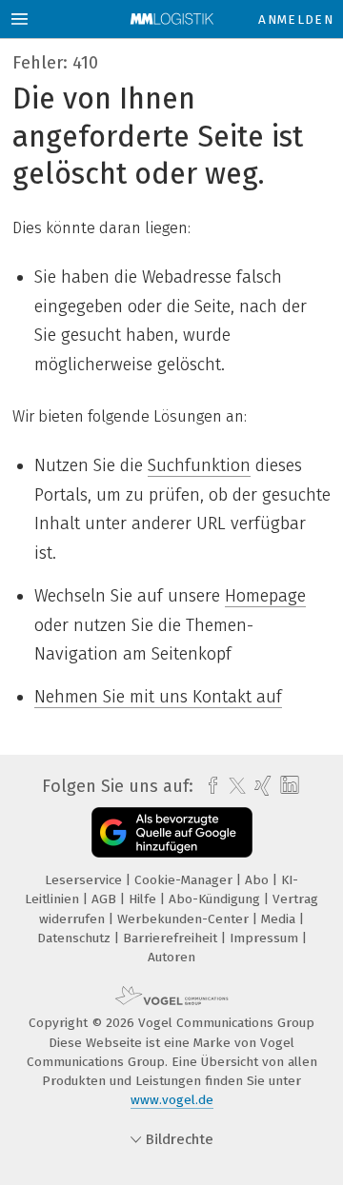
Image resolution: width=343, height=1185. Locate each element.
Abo (258, 880)
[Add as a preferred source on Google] (171, 832)
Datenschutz (75, 938)
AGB (105, 899)
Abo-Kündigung (216, 899)
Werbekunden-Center (184, 919)
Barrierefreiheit (172, 938)
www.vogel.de (172, 1100)
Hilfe (144, 899)
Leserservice (85, 880)
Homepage (265, 595)
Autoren (171, 957)
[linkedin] (287, 786)
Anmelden (295, 19)
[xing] (260, 786)
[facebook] (208, 786)
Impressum (266, 938)
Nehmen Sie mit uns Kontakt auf (158, 696)
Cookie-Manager (185, 880)
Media (280, 919)
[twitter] (232, 786)
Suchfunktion (199, 465)
